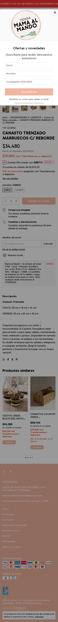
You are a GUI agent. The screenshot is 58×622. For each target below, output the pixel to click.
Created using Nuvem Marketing (29, 103)
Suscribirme (29, 92)
